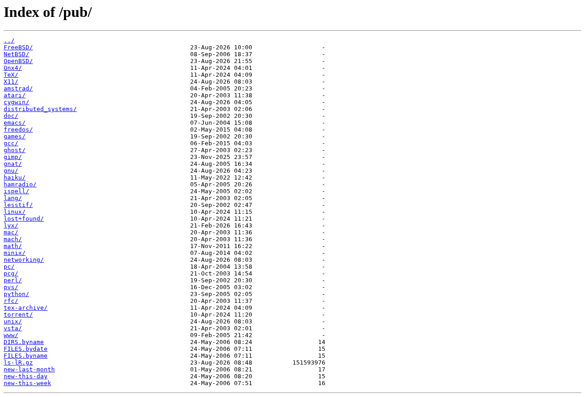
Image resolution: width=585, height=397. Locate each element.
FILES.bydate (26, 348)
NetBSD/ (16, 54)
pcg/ (11, 273)
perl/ (13, 280)
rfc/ (11, 300)
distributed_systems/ (40, 109)
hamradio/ (20, 184)
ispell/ (16, 191)
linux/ (15, 211)
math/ (13, 246)
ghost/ (15, 150)
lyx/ (11, 225)
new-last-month (29, 369)
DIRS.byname (24, 342)
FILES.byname (26, 355)
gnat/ (13, 163)
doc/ (11, 115)
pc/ (9, 266)
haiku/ (15, 177)
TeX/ (11, 74)
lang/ (13, 198)
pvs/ (11, 287)
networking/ (24, 259)
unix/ (13, 321)
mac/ (11, 232)
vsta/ (13, 328)
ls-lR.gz (18, 362)
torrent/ (18, 314)
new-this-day (26, 376)
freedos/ (18, 129)
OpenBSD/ (18, 61)
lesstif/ (18, 204)
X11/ (11, 81)
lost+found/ (24, 218)
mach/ (13, 239)
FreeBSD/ (18, 47)
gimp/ (13, 157)
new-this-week (27, 383)
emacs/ (15, 122)
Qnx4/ (13, 67)
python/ (16, 294)
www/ (11, 335)
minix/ (15, 252)
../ (9, 40)
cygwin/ (16, 102)
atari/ (15, 95)
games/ (15, 136)
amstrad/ (18, 88)
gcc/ (11, 143)
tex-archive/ (26, 307)
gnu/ (11, 170)
